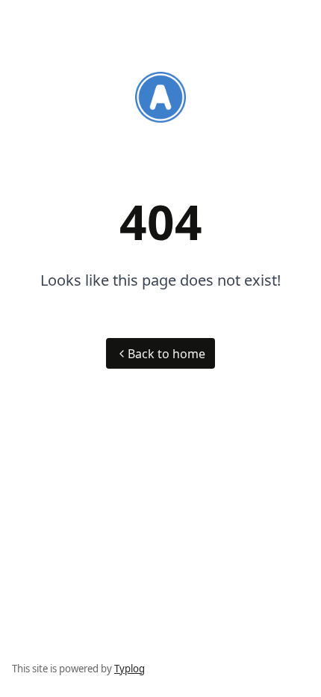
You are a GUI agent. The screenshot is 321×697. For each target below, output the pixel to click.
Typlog (129, 668)
